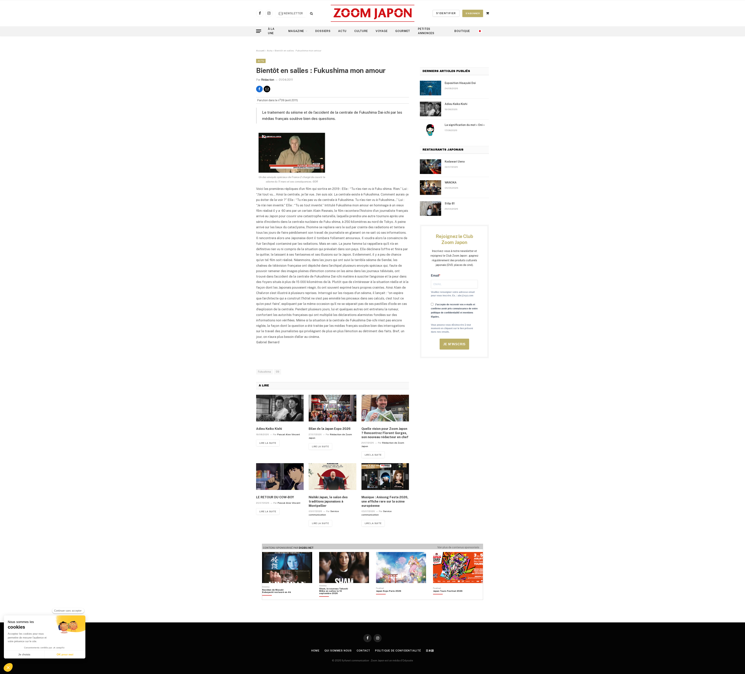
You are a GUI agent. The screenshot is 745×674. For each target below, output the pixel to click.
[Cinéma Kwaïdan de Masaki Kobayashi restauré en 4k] (278, 597)
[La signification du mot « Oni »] (430, 130)
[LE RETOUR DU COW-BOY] (280, 476)
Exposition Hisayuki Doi (460, 83)
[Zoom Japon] (373, 13)
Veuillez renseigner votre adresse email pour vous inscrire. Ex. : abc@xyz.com (453, 294)
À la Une (271, 31)
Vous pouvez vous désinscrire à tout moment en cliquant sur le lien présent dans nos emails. (452, 328)
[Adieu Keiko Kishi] (280, 408)
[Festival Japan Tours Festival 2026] (448, 597)
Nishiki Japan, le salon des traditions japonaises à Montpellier (328, 501)
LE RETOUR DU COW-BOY (275, 497)
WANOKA (451, 182)
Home (315, 650)
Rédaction (267, 79)
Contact (363, 650)
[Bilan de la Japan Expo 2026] (332, 408)
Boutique (462, 31)
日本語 (430, 650)
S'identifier (446, 13)
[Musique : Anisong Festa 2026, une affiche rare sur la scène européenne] (385, 476)
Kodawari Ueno (455, 161)
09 (277, 371)
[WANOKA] (430, 187)
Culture (361, 31)
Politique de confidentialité (398, 650)
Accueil (260, 50)
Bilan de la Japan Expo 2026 (330, 429)
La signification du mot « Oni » (465, 124)
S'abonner (473, 13)
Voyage (381, 31)
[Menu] (258, 31)
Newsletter (293, 13)
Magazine (296, 31)
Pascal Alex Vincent (288, 434)
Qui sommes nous (338, 650)
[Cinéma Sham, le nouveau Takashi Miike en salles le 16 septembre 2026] (335, 597)
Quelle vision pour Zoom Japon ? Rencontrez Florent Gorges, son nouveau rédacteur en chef (384, 433)
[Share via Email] (267, 89)
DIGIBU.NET (306, 547)
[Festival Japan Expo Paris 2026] (388, 597)
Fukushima (264, 371)
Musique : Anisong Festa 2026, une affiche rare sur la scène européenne (384, 501)
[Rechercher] (311, 13)
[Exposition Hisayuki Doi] (430, 88)
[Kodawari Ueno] (430, 166)
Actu (342, 31)
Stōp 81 (450, 203)
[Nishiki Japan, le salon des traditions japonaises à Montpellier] (332, 476)
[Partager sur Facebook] (259, 89)
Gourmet (402, 31)
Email (435, 275)
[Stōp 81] (430, 208)
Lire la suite (267, 443)
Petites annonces (426, 31)
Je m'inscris (454, 344)
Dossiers (323, 31)
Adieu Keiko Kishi (269, 429)
